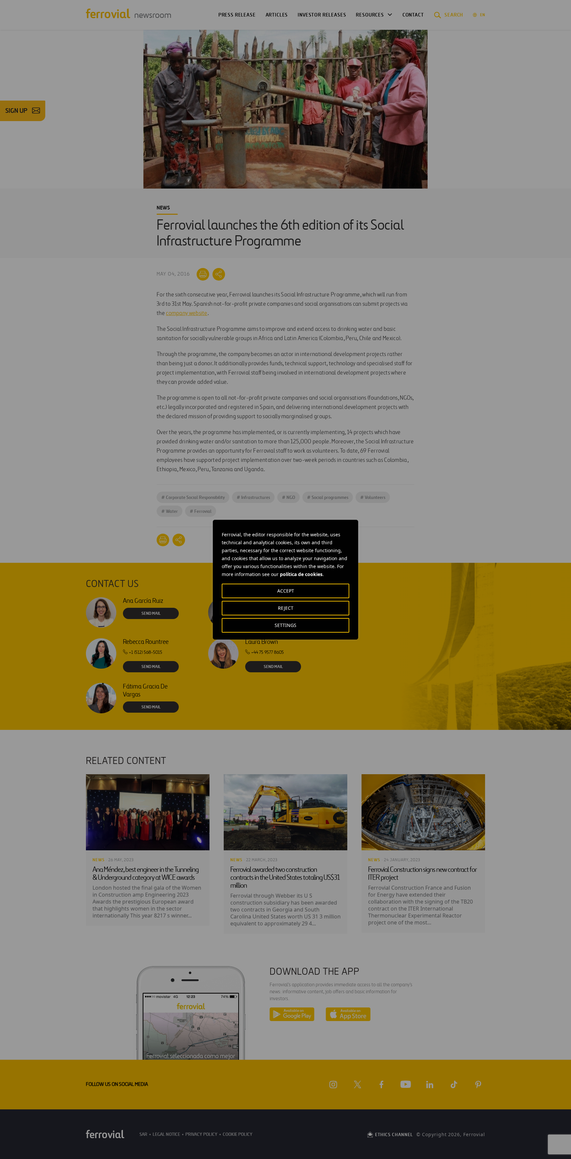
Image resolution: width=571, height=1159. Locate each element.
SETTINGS (285, 625)
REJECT (285, 608)
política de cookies (301, 574)
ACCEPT (285, 591)
